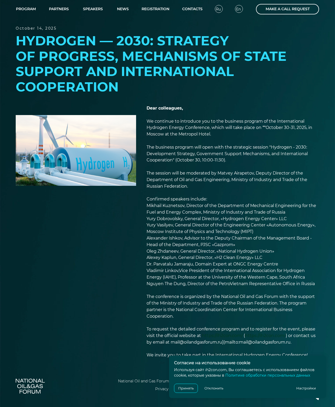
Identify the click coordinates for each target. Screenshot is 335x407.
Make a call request (288, 9)
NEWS (123, 9)
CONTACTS (192, 9)
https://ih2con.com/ (222, 335)
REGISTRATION (155, 9)
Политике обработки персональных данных (267, 375)
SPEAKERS (93, 9)
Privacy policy (167, 389)
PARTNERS (59, 9)
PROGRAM (26, 9)
